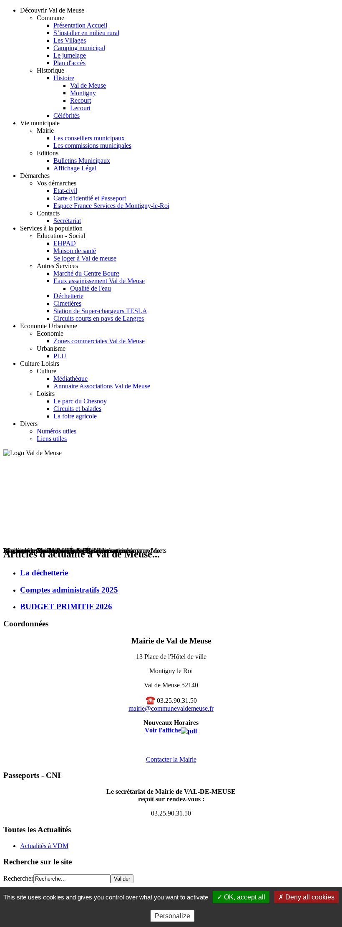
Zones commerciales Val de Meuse (99, 340)
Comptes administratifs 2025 (69, 589)
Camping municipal (79, 47)
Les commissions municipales (92, 145)
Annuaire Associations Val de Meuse (101, 386)
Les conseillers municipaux (89, 138)
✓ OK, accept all (241, 897)
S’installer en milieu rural (86, 32)
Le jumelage (69, 55)
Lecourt (80, 107)
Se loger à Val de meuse (84, 258)
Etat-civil (65, 190)
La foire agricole (75, 416)
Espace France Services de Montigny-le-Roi (111, 205)
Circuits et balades (77, 408)
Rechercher (18, 878)
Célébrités (66, 115)
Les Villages (69, 40)
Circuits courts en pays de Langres (98, 318)
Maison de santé (74, 250)
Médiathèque (70, 378)
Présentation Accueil (80, 25)
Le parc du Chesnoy (80, 401)
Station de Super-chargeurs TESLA (100, 310)
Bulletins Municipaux (81, 160)
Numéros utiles (56, 431)
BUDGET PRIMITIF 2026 (66, 606)
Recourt (80, 100)
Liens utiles (52, 438)
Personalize (172, 915)
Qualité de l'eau (90, 288)
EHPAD (64, 243)
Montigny (83, 92)
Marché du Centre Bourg (86, 273)
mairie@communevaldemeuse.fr (171, 708)
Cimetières (67, 303)
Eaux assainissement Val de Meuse (99, 280)
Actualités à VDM (44, 845)
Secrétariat (67, 220)
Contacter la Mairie (171, 759)
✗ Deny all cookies (306, 897)
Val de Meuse (88, 85)
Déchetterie (68, 295)
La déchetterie (44, 572)
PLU (59, 356)
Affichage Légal (74, 168)
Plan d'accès (69, 62)
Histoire (63, 77)
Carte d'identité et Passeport (89, 198)
